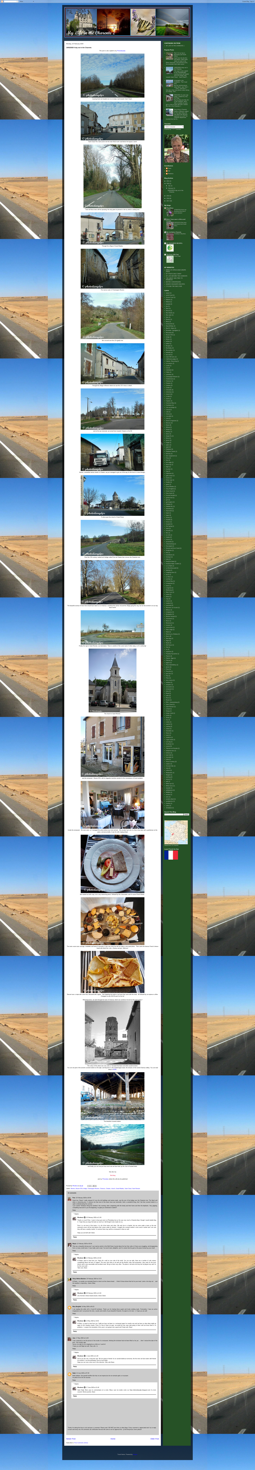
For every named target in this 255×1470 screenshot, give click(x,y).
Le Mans (168, 577)
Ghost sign (169, 480)
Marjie (74, 1243)
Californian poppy (171, 359)
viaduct (168, 764)
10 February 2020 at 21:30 (93, 1217)
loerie (167, 585)
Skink (167, 717)
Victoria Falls (170, 766)
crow (167, 418)
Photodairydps (121, 50)
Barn (167, 308)
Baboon (168, 299)
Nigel (167, 640)
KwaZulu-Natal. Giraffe (172, 563)
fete (167, 460)
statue (168, 728)
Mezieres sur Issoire (172, 607)
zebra (167, 805)
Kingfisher (169, 550)
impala (168, 537)
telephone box (170, 750)
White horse (169, 786)
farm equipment (170, 456)
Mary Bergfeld (77, 1306)
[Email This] (88, 1186)
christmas (169, 392)
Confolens (169, 405)
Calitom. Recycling (171, 361)
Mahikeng (169, 590)
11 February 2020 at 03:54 (84, 1243)
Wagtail (168, 775)
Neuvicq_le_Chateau (172, 634)
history (168, 517)
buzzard (168, 354)
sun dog (168, 742)
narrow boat (169, 627)
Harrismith (169, 511)
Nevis (167, 636)
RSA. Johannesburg (172, 702)
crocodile (168, 416)
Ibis (167, 533)
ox (166, 649)
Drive (167, 438)
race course (169, 680)
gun (167, 500)
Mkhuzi (168, 610)
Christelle (168, 390)
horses (168, 522)
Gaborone (169, 473)
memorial (168, 605)
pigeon (168, 662)
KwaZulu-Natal (170, 561)
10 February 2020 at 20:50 (83, 1197)
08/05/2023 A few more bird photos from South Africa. (180, 224)
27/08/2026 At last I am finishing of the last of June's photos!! (180, 211)
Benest (73, 1188)
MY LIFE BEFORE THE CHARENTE (176, 276)
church (113, 1188)
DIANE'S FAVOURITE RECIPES (175, 284)
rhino (167, 691)
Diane (169, 168)
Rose (167, 698)
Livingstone (169, 583)
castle (167, 365)
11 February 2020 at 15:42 (93, 1258)
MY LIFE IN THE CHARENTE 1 (175, 46)
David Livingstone (171, 420)
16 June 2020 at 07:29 (82, 1373)
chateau (168, 385)
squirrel (168, 724)
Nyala (167, 643)
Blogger (135, 1454)
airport (168, 293)
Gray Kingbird (170, 489)
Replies (77, 1214)
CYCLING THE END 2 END (174, 286)
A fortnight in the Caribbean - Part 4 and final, (180, 82)
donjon (168, 429)
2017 (168, 201)
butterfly (168, 352)
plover (167, 667)
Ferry (167, 458)
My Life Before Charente (173, 232)
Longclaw (168, 588)
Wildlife (168, 792)
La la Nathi (169, 566)
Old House (169, 645)
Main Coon (169, 592)
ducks (167, 440)
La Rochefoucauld (171, 568)
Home (113, 1439)
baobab (168, 304)
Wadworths (169, 772)
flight (167, 466)
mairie (167, 594)
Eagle (167, 442)
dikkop (168, 427)
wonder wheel (170, 799)
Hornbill (168, 519)
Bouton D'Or (79, 1188)
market (168, 601)
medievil (168, 603)
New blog (168, 638)
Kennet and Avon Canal (172, 548)
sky (167, 720)
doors (167, 434)
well (167, 781)
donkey (168, 431)
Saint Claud (128, 1188)
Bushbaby (169, 348)
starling (168, 726)
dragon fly (169, 436)
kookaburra (169, 555)
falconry (168, 453)
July (169, 186)
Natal (167, 632)
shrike (167, 715)
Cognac (168, 401)
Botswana (169, 332)
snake (167, 722)
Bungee (168, 346)
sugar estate (169, 739)
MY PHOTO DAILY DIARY (173, 274)
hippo (167, 515)
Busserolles (169, 350)
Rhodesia (80, 1217)
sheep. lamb (169, 713)
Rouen (168, 700)
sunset (168, 746)
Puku (167, 678)
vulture (168, 770)
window (168, 794)
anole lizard (169, 295)
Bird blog (112, 1175)
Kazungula (169, 546)
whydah (168, 788)
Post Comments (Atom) (81, 1443)
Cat (167, 368)
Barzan (168, 310)
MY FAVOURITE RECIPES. (174, 243)
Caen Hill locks (170, 357)
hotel (167, 528)
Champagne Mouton (93, 1188)
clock (167, 398)
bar (167, 306)
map (167, 599)
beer (167, 317)
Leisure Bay (169, 581)
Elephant (168, 449)
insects (168, 539)
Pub (167, 676)
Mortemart (169, 623)
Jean (74, 1338)
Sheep (168, 711)
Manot (168, 596)
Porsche (168, 671)
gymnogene (169, 502)
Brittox (168, 339)
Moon (167, 621)
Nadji (74, 1373)
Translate (178, 129)
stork (167, 735)
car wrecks (169, 363)
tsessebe (168, 757)
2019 (168, 196)
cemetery (168, 374)
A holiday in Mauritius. (180, 233)
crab (167, 412)
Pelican (168, 660)
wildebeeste (169, 790)
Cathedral (168, 370)
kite (167, 552)
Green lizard (169, 491)
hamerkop (169, 508)
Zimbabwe (169, 808)
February (171, 188)
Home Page (177, 256)
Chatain (108, 1188)
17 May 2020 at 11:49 (82, 1338)
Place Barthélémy (171, 665)
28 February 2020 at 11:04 (93, 1293)
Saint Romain (136, 1188)
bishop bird (169, 324)
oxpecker (168, 651)
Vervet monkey (170, 761)
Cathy (167, 372)
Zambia (168, 803)
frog (167, 471)
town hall (168, 755)
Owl (167, 647)
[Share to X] (92, 1186)
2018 (168, 198)
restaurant (169, 689)
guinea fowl (169, 497)
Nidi (169, 171)
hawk (167, 513)
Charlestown (169, 379)
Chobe (168, 387)
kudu (167, 559)
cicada (168, 396)
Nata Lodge (169, 629)
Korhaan (168, 557)
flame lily (168, 464)
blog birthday (169, 326)
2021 (168, 181)
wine (167, 797)
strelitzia (168, 737)
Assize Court (169, 297)
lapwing (168, 570)
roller (167, 695)
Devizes (168, 423)
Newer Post (71, 1439)
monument (169, 618)
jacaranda (169, 541)
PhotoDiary (169, 208)
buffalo (168, 341)
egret (167, 447)
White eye (169, 783)
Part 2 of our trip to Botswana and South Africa (180, 54)
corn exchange (170, 407)
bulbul (167, 343)
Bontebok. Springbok (172, 330)
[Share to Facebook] (94, 1186)
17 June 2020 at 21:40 (92, 1387)
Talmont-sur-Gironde (172, 748)
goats (167, 484)
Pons (167, 669)
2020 (168, 183)
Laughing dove (170, 572)
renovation (169, 687)
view (167, 768)
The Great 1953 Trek (172, 254)
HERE (115, 1069)
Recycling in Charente (180, 109)
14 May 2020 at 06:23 (88, 1306)
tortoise (168, 753)
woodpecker (169, 801)
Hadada (168, 504)
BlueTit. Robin (170, 328)
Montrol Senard (170, 616)
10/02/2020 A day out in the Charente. (181, 68)
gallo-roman (169, 475)
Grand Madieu (120, 1188)
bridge (85, 1188)
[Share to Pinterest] (96, 1186)
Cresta (168, 414)
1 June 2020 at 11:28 (92, 1356)
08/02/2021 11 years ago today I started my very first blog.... (181, 96)
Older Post (154, 1439)
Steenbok (168, 731)
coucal (168, 409)
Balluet (168, 302)
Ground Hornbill (170, 495)
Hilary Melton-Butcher (79, 1278)
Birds (167, 321)
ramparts (168, 684)
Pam (74, 1197)
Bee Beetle (169, 313)
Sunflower (169, 744)
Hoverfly (168, 530)
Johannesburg (170, 544)
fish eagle (169, 462)
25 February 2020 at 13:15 (94, 1278)
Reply (74, 1210)
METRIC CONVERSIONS (173, 282)
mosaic (168, 625)
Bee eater (169, 315)
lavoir (167, 574)
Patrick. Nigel (170, 658)
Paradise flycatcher (171, 653)
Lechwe (168, 579)
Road (167, 693)
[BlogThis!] (90, 1186)
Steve (167, 733)
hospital (168, 524)
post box (168, 673)
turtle (167, 759)
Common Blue (170, 403)
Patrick (168, 656)
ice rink (168, 535)
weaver (168, 779)
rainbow (168, 682)
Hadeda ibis (169, 506)
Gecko (168, 478)
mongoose (169, 612)
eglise (167, 445)
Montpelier (169, 614)
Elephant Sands (170, 451)
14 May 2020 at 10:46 (92, 1321)
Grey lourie (169, 493)
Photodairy (105, 1179)
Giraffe (168, 482)
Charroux (102, 1188)
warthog (168, 777)
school (168, 709)
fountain (168, 469)
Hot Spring (169, 526)
